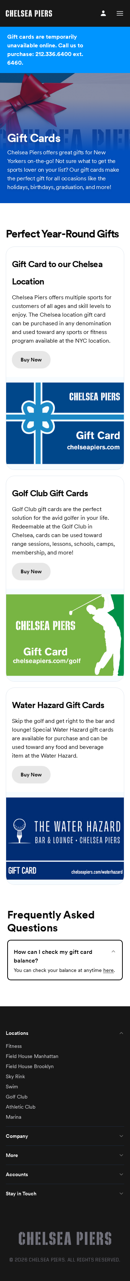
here (108, 970)
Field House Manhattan (32, 1056)
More (12, 1155)
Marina (13, 1117)
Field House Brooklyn (30, 1066)
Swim (12, 1086)
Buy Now (31, 360)
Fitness (14, 1046)
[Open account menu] (103, 13)
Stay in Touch (21, 1193)
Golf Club (16, 1097)
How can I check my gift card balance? (53, 956)
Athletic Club (20, 1107)
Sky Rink (15, 1076)
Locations (17, 1033)
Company (17, 1136)
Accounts (17, 1174)
